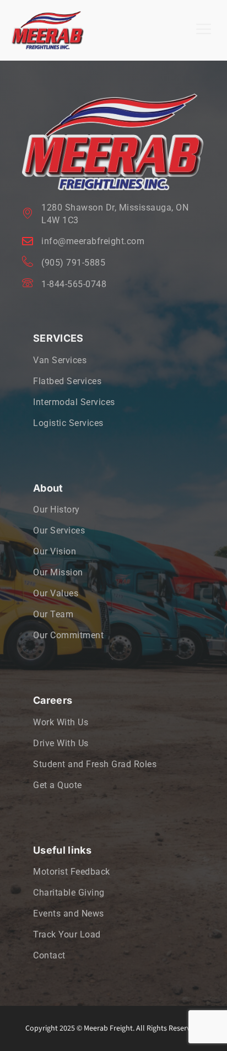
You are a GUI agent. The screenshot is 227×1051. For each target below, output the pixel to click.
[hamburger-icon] (203, 30)
